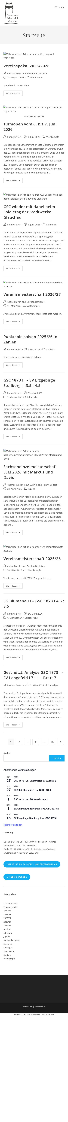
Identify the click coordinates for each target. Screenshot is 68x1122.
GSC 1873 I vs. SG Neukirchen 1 (31, 799)
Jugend (31, 488)
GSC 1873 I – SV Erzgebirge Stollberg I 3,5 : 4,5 (29, 382)
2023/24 (7, 918)
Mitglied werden (17, 877)
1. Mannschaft (14, 397)
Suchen (7, 753)
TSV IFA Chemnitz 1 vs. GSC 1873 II (32, 789)
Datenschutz (40, 1006)
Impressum (27, 1006)
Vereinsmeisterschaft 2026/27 (32, 294)
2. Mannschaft (10, 907)
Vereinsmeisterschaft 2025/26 (32, 558)
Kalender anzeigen (12, 824)
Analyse (54, 685)
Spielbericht (31, 397)
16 (52, 742)
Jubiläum (7, 932)
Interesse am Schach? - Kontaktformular (32, 864)
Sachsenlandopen (11, 940)
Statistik (50, 349)
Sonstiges (51, 224)
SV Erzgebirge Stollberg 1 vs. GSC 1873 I (35, 818)
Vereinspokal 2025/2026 (26, 65)
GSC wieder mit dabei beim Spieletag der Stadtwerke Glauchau (29, 212)
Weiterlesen (14, 94)
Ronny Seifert (14, 136)
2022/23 (7, 910)
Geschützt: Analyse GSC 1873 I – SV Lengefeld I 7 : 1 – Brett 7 (33, 675)
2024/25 (7, 925)
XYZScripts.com (48, 1014)
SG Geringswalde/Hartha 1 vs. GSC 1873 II (36, 808)
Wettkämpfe (36, 77)
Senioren (7, 944)
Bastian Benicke (15, 73)
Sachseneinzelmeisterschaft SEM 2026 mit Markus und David (30, 472)
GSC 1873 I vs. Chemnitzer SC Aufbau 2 (35, 780)
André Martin (14, 301)
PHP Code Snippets (22, 1014)
